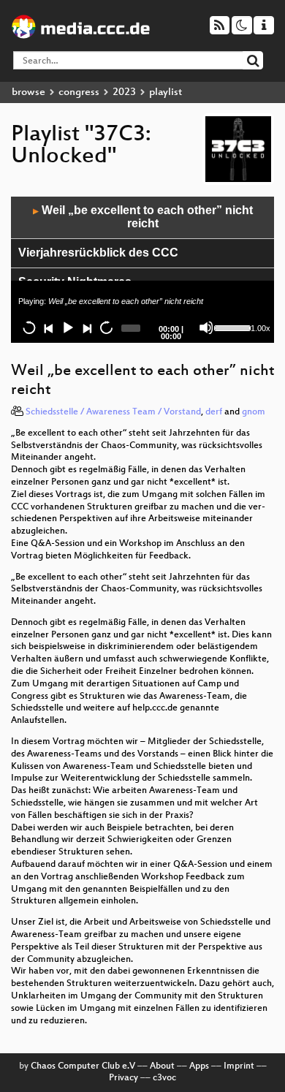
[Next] (86, 327)
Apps (199, 1066)
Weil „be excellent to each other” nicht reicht (143, 217)
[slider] (231, 327)
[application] (142, 270)
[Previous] (48, 327)
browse (28, 92)
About (162, 1066)
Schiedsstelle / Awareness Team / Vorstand (113, 412)
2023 (124, 92)
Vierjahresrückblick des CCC (98, 252)
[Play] (67, 327)
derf (213, 412)
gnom (253, 412)
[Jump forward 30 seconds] (106, 327)
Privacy (123, 1078)
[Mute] (206, 327)
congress (78, 92)
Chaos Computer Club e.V (83, 1066)
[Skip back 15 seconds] (29, 327)
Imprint (239, 1066)
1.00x (260, 328)
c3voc (164, 1078)
